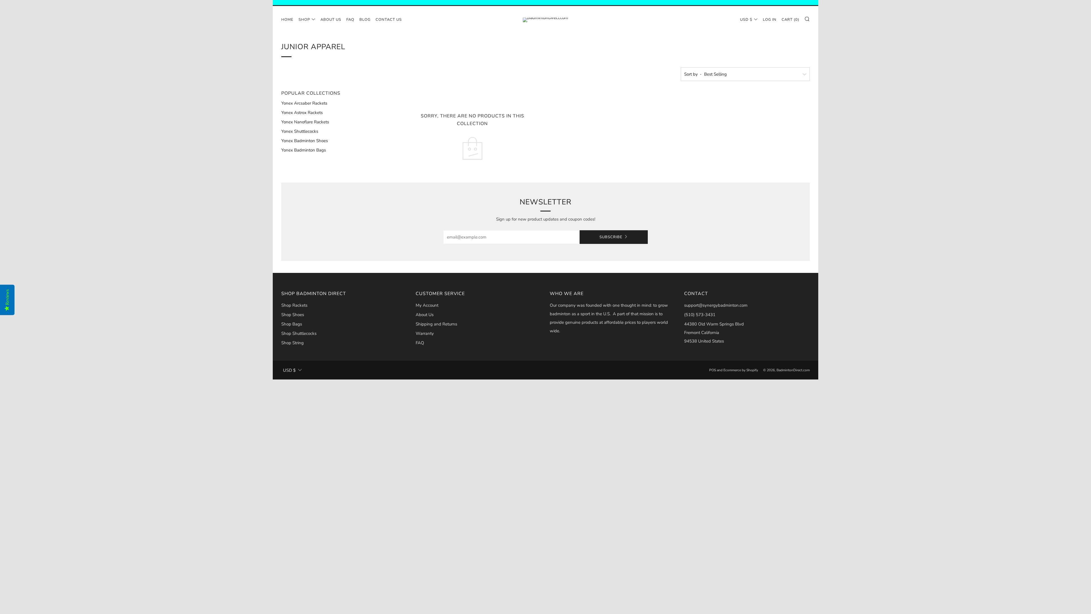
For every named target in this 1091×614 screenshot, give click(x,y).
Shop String (292, 343)
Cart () (790, 19)
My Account (427, 305)
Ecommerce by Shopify (740, 370)
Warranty (425, 333)
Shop (304, 19)
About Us (330, 19)
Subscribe (610, 237)
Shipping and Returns (436, 324)
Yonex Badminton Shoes (304, 141)
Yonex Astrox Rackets (302, 112)
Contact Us (389, 19)
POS (712, 370)
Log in (769, 19)
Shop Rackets (294, 305)
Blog (364, 19)
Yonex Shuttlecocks (299, 131)
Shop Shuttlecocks (299, 333)
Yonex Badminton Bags (303, 150)
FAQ (350, 19)
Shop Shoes (292, 315)
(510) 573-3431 (699, 315)
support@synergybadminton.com (716, 305)
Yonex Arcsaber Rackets (304, 103)
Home (287, 19)
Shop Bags (291, 324)
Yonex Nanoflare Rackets (305, 122)
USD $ (746, 19)
